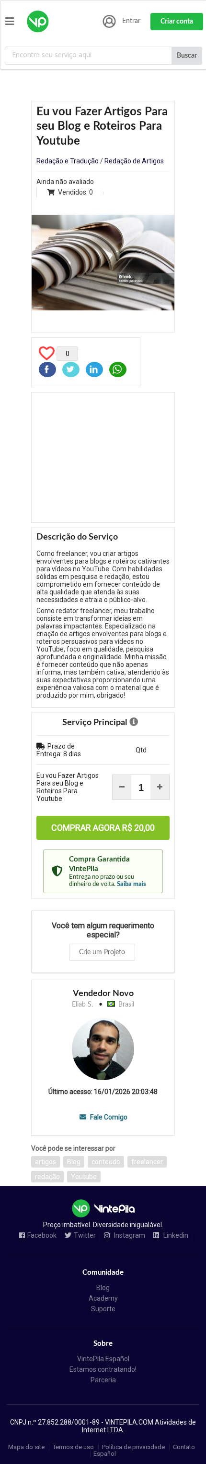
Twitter (85, 1235)
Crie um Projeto (102, 952)
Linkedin (175, 1235)
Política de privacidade (133, 1447)
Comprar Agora (103, 828)
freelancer (147, 1162)
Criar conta (176, 21)
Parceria (103, 1380)
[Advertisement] (103, 457)
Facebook (42, 1235)
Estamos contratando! (103, 1369)
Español (104, 1454)
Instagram (129, 1235)
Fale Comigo (108, 1117)
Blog (73, 1162)
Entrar (131, 21)
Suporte (103, 1309)
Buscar (187, 55)
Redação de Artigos (134, 161)
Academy (103, 1298)
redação (47, 1177)
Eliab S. (82, 1004)
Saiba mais (131, 884)
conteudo (106, 1162)
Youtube (84, 1177)
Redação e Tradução (67, 161)
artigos (45, 1162)
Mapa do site (26, 1447)
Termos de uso (73, 1447)
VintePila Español (103, 1359)
